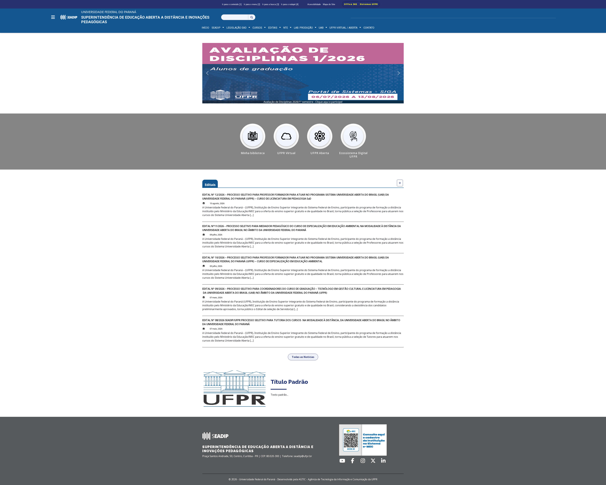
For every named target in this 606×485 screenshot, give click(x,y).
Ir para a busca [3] (270, 4)
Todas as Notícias (303, 357)
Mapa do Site (329, 4)
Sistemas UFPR (369, 4)
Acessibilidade (314, 4)
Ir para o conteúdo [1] (232, 4)
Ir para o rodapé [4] (289, 4)
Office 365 (350, 4)
